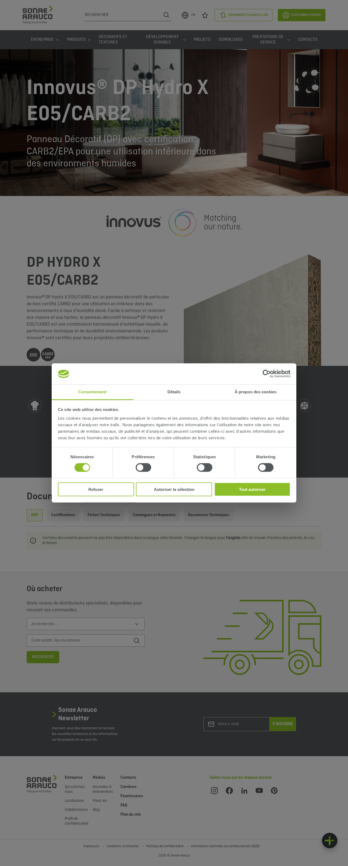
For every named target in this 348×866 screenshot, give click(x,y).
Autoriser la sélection (174, 489)
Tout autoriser (252, 489)
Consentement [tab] (92, 392)
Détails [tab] (174, 392)
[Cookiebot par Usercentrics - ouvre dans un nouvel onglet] (266, 374)
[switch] (143, 467)
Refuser (95, 489)
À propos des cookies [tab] (255, 392)
